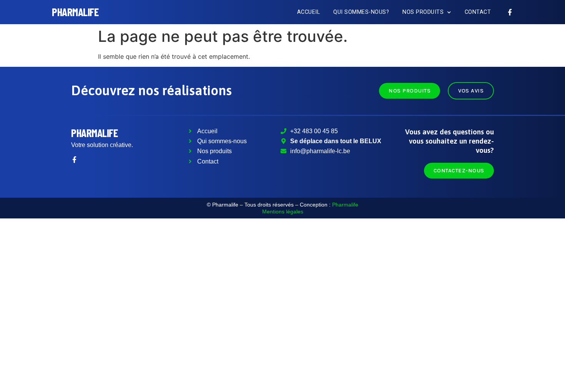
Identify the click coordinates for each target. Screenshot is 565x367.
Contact (478, 12)
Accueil (308, 12)
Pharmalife (94, 132)
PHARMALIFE (75, 11)
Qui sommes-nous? (361, 12)
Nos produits (423, 12)
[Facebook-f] (510, 12)
